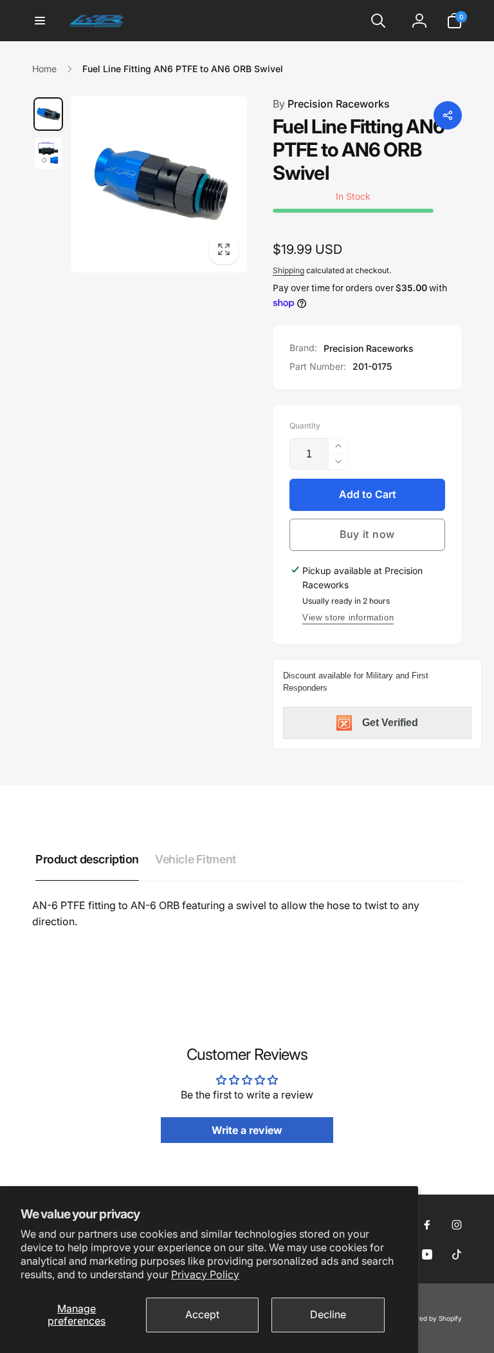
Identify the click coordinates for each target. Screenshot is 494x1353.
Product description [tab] (87, 859)
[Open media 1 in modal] (159, 184)
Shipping (288, 270)
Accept (202, 1314)
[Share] (448, 115)
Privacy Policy (205, 1274)
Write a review (247, 1130)
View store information (348, 617)
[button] (40, 20)
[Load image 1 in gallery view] (48, 114)
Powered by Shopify (431, 1318)
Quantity (304, 425)
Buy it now (367, 534)
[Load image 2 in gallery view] (48, 153)
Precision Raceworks (331, 103)
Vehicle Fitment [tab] (195, 859)
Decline (328, 1314)
